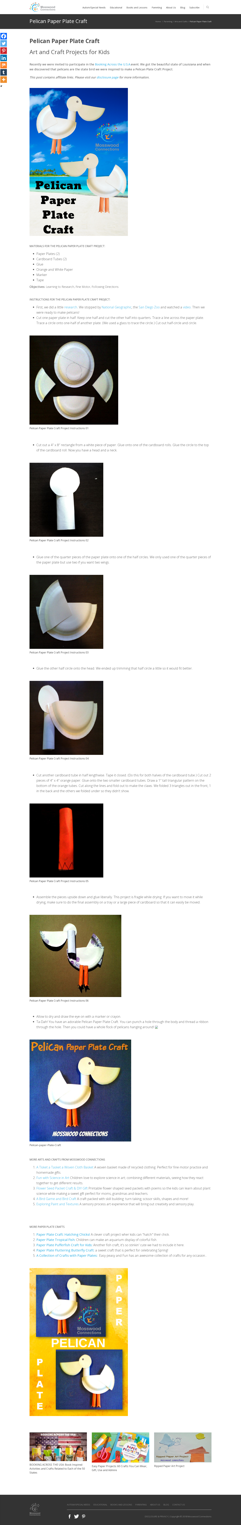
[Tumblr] (3, 72)
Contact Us (178, 1504)
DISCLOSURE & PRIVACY (156, 1516)
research (70, 307)
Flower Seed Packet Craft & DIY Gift (62, 1188)
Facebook (69, 1516)
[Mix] (3, 65)
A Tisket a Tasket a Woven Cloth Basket (64, 1167)
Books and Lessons (121, 1504)
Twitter (76, 1516)
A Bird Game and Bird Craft (56, 1199)
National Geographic (116, 307)
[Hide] (1, 86)
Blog (166, 1504)
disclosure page (108, 77)
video (187, 307)
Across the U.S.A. (119, 64)
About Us (155, 1504)
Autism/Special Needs (78, 1504)
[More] (3, 79)
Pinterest (83, 1516)
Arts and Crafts (181, 21)
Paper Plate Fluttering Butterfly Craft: (65, 1250)
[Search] (207, 7)
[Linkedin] (3, 58)
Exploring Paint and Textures (57, 1204)
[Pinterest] (3, 50)
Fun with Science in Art (52, 1178)
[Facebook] (3, 36)
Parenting (168, 21)
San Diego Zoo (149, 307)
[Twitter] (3, 43)
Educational (100, 1504)
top (234, 1518)
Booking (101, 64)
